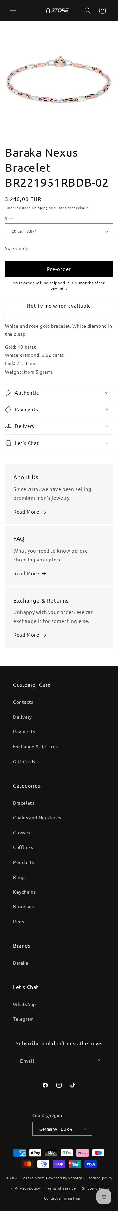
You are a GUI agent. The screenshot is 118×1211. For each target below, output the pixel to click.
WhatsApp (24, 1004)
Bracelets (23, 803)
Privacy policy (27, 1188)
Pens (18, 921)
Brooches (23, 906)
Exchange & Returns (35, 746)
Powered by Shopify (64, 1177)
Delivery (22, 717)
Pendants (23, 862)
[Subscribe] (97, 1060)
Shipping (40, 207)
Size (9, 218)
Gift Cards (24, 761)
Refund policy (100, 1177)
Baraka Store (33, 1177)
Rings (19, 877)
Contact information (62, 1197)
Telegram (23, 1019)
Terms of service (61, 1188)
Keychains (24, 892)
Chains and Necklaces (37, 817)
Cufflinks (23, 847)
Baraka (20, 963)
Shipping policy (95, 1188)
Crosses (21, 832)
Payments (24, 731)
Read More (26, 511)
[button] (13, 10)
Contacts (23, 702)
